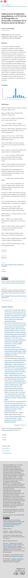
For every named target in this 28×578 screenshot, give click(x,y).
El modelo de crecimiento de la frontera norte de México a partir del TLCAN (15, 405)
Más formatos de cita (7, 300)
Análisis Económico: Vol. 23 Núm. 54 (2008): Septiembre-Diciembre (14, 408)
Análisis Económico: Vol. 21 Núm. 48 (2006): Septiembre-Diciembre (13, 343)
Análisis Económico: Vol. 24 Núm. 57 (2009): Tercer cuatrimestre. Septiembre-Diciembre (14, 319)
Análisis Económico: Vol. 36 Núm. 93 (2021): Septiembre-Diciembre (13, 420)
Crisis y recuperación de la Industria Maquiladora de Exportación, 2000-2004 (15, 339)
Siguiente (22, 425)
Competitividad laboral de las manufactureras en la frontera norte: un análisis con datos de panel (15, 382)
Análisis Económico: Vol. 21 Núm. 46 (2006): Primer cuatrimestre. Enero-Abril (15, 352)
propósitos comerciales (17, 556)
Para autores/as (5, 451)
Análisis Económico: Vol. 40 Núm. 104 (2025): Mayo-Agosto (15, 397)
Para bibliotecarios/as (7, 453)
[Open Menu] (1, 1)
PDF (5, 250)
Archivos (8, 5)
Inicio (2, 5)
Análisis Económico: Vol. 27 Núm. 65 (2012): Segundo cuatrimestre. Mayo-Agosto (13, 386)
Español (4, 439)
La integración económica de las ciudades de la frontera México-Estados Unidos (15, 349)
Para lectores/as (5, 448)
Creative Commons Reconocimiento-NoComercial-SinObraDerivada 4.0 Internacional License (12, 524)
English (4, 437)
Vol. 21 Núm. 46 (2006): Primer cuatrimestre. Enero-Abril (13, 6)
